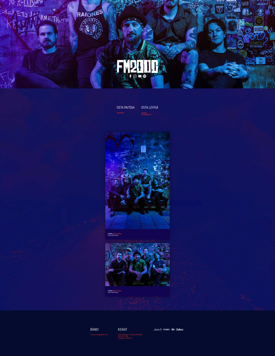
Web (114, 233)
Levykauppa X (146, 114)
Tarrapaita (120, 112)
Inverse (144, 112)
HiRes (119, 233)
